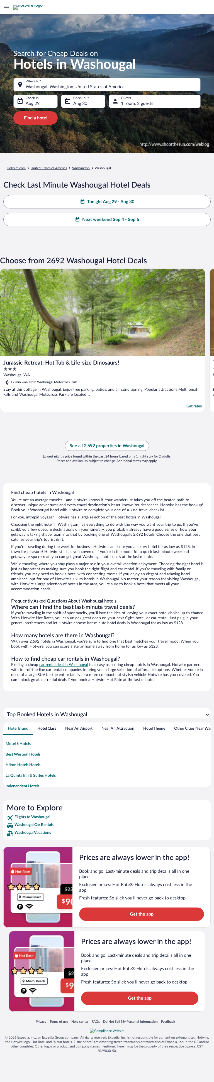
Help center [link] (79, 1021)
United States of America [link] (49, 168)
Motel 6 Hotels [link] (18, 744)
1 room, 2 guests (137, 103)
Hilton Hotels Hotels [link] (23, 765)
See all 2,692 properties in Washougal (107, 446)
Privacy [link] (41, 1021)
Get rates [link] (194, 406)
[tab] (18, 728)
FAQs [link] (96, 1021)
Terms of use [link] (59, 1021)
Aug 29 (33, 103)
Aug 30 (80, 103)
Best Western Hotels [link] (23, 754)
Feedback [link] (168, 1021)
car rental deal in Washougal (63, 665)
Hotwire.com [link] (16, 168)
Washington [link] (81, 168)
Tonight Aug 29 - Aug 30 (110, 202)
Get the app (142, 914)
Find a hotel (35, 118)
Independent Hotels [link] (22, 786)
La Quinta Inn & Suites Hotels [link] (31, 776)
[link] (107, 818)
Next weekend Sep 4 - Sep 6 (110, 219)
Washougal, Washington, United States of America (75, 87)
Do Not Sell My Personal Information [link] (130, 1021)
